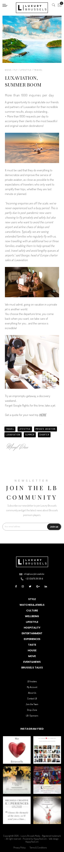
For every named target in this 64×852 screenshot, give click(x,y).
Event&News (32, 662)
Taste (32, 645)
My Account (32, 687)
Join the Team (32, 704)
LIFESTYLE (25, 429)
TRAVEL (10, 429)
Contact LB (32, 698)
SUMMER (29, 434)
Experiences (32, 639)
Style (32, 599)
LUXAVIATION (13, 434)
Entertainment (32, 633)
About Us (32, 692)
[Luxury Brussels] (32, 8)
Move (8, 70)
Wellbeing (32, 616)
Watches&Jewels (32, 605)
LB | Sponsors (32, 715)
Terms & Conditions (38, 847)
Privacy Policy (19, 847)
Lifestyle (26, 70)
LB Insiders (32, 681)
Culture (32, 610)
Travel (38, 70)
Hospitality (32, 628)
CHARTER (44, 434)
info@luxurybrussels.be (34, 574)
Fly (16, 70)
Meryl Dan (17, 447)
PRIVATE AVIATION (45, 429)
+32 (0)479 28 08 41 (34, 578)
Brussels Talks (32, 667)
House (32, 650)
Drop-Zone (32, 710)
